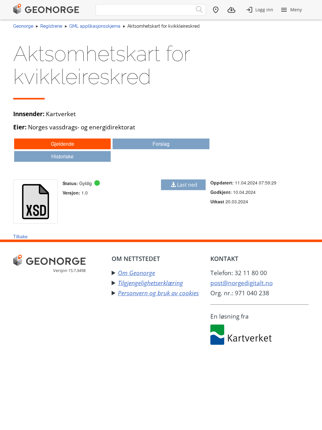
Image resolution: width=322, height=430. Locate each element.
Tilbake (20, 236)
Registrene (51, 26)
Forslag (161, 143)
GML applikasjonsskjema (94, 26)
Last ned (187, 184)
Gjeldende (62, 143)
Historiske (62, 156)
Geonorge (23, 26)
